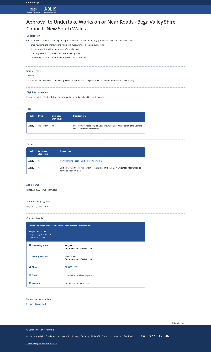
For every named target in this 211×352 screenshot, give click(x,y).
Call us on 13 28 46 (155, 336)
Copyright (39, 336)
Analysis (118, 336)
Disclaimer (51, 336)
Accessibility (64, 336)
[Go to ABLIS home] (41, 9)
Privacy (76, 336)
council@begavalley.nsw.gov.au (79, 275)
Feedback (129, 336)
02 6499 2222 (71, 267)
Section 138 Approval (36, 304)
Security (85, 336)
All (53, 125)
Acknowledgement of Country (41, 343)
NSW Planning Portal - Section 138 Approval (81, 161)
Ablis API (95, 336)
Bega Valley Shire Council (77, 283)
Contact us (107, 336)
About (29, 336)
